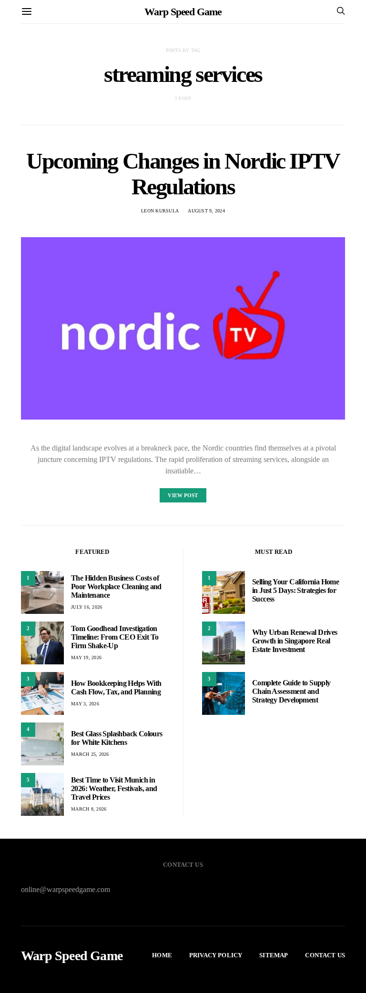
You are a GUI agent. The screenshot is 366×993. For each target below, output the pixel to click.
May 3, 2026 (85, 703)
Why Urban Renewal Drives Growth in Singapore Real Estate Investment (294, 640)
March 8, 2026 (88, 809)
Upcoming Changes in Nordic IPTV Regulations (183, 173)
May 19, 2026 (86, 657)
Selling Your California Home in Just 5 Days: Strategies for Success (295, 590)
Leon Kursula (160, 210)
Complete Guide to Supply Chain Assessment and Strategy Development (291, 691)
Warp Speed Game (183, 12)
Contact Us (325, 955)
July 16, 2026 (86, 607)
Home (162, 955)
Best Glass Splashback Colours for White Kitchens (117, 738)
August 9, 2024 (206, 210)
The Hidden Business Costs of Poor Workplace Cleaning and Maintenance (116, 586)
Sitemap (273, 955)
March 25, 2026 (90, 754)
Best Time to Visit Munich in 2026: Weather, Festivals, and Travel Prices (114, 788)
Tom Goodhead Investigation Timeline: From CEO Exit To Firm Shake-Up (114, 637)
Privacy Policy (215, 955)
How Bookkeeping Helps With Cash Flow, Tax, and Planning (116, 687)
